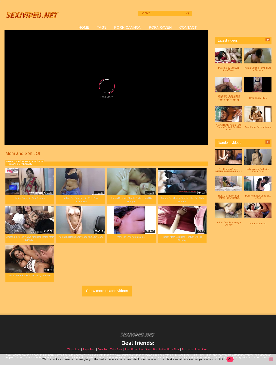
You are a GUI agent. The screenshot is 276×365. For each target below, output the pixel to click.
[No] (271, 359)
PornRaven (160, 27)
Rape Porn (89, 349)
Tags (102, 27)
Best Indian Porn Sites (166, 349)
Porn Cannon (127, 27)
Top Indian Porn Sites (194, 349)
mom (40, 161)
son (17, 161)
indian (9, 161)
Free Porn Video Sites (138, 349)
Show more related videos (107, 291)
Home (83, 27)
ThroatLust (73, 349)
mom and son (29, 161)
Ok (230, 359)
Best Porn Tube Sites (110, 349)
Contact (188, 27)
